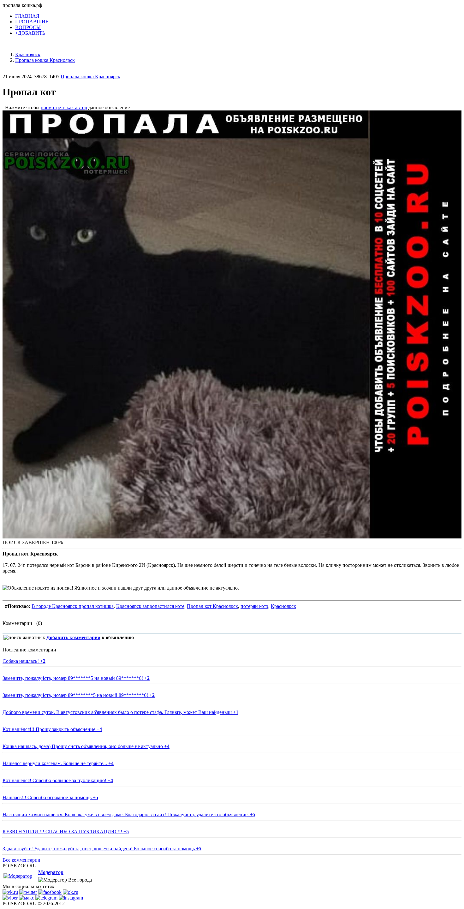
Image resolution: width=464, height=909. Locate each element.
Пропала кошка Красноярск (90, 76)
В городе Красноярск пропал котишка (73, 606)
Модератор (50, 872)
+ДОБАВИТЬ (30, 33)
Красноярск (283, 606)
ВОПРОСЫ (28, 27)
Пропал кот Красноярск (212, 606)
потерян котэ (254, 606)
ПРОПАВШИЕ (32, 21)
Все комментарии (21, 860)
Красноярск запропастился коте (150, 606)
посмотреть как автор (64, 107)
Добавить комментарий (73, 637)
